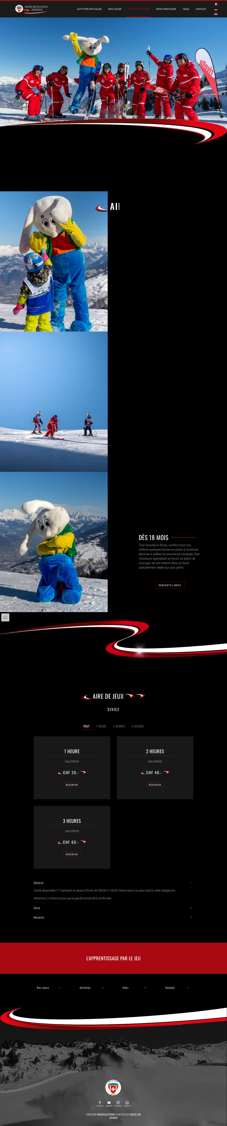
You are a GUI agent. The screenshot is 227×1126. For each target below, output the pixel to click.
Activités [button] (85, 987)
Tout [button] (86, 726)
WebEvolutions (106, 1114)
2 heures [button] (119, 726)
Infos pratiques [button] (166, 9)
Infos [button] (125, 987)
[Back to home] (27, 9)
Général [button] (38, 883)
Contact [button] (170, 987)
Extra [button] (37, 908)
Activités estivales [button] (89, 9)
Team (186, 9)
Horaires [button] (39, 917)
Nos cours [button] (114, 9)
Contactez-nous (170, 585)
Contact (201, 9)
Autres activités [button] (138, 9)
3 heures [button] (138, 726)
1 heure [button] (101, 726)
